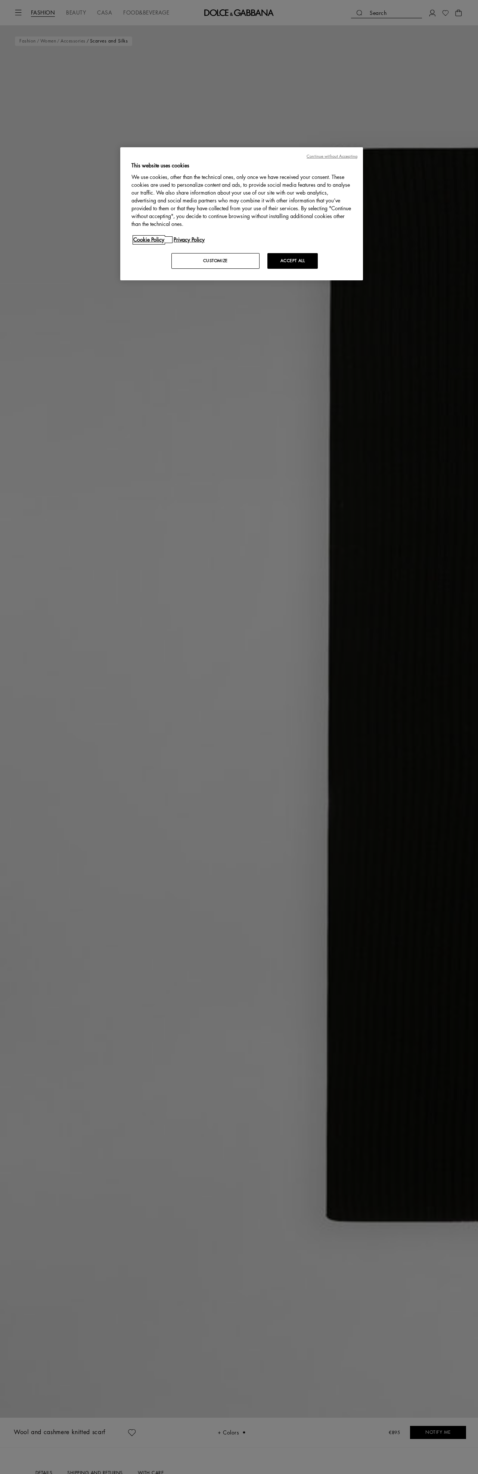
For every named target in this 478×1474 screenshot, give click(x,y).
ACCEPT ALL (292, 261)
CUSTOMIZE (215, 261)
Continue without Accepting (332, 156)
